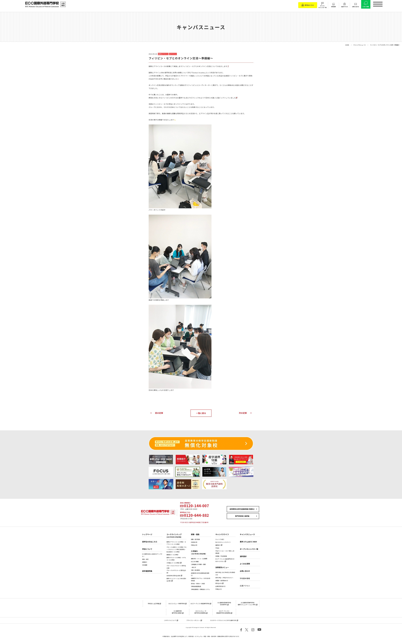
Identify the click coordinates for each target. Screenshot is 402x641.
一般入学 (193, 567)
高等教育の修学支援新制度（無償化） (242, 509)
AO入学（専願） (195, 562)
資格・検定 (145, 559)
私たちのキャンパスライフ (223, 542)
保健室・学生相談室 (221, 556)
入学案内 (198, 552)
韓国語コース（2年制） (172, 555)
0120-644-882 (196, 515)
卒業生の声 (194, 545)
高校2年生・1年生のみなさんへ (224, 578)
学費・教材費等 (195, 570)
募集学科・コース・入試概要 (199, 559)
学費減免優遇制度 (196, 586)
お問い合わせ (245, 571)
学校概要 (144, 565)
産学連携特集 (147, 571)
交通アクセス (245, 585)
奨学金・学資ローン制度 (198, 584)
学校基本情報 (245, 578)
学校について (147, 549)
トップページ (147, 534)
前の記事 (159, 413)
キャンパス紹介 (219, 539)
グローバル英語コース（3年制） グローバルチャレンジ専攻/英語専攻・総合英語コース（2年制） (176, 549)
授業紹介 (144, 562)
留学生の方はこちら (149, 541)
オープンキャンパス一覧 (249, 549)
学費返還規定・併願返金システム (200, 589)
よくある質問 (245, 563)
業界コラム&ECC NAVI (248, 541)
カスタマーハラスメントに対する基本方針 (223, 620)
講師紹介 (217, 545)
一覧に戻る (201, 413)
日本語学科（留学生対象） (173, 576)
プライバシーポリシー (193, 620)
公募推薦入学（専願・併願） (198, 564)
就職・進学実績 (195, 539)
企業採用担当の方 (220, 586)
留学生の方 (218, 583)
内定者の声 (194, 542)
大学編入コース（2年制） (173, 563)
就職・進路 (195, 534)
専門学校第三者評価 (242, 516)
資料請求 (243, 556)
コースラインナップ (174, 535)
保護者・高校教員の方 (221, 580)
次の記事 (243, 413)
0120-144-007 (196, 505)
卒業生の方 (218, 589)
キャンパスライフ (222, 534)
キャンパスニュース (247, 534)
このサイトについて (170, 620)
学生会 (217, 548)
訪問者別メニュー (222, 567)
